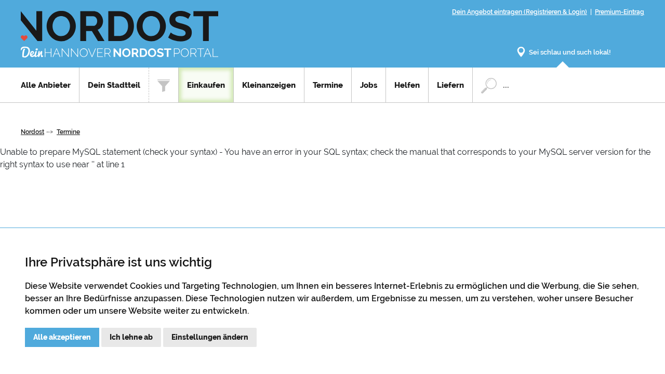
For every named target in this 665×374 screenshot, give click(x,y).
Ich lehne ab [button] (131, 337)
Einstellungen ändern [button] (209, 337)
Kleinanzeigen (269, 85)
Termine (328, 85)
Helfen (407, 85)
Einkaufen (206, 85)
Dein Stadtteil (114, 85)
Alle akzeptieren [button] (62, 337)
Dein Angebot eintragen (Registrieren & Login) (519, 12)
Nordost (32, 132)
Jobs (368, 85)
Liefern (450, 85)
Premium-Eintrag (619, 12)
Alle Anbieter (46, 85)
